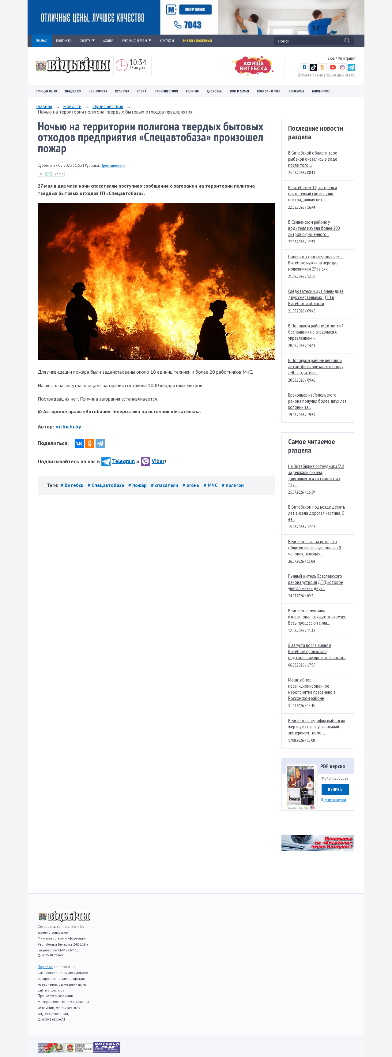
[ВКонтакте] (79, 443)
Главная (44, 106)
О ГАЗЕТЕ (85, 41)
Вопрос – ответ (269, 91)
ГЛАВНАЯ (41, 41)
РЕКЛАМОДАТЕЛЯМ (134, 41)
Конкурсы (296, 91)
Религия (192, 91)
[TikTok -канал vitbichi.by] (313, 69)
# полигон (233, 485)
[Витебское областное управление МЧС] (106, 1051)
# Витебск (73, 485)
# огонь (192, 485)
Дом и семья (239, 91)
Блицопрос (321, 91)
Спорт (142, 91)
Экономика (98, 91)
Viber (158, 461)
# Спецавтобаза (106, 485)
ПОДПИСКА (63, 41)
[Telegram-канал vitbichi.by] (351, 69)
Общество (73, 91)
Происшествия (166, 91)
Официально (46, 91)
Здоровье (214, 91)
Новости (72, 106)
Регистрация (346, 58)
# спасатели (165, 485)
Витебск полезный (197, 41)
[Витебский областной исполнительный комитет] (79, 1051)
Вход (331, 58)
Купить (335, 789)
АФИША (108, 41)
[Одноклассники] (89, 443)
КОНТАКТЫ (167, 41)
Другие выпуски (333, 799)
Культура (122, 91)
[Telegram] (100, 443)
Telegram (123, 461)
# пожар (138, 485)
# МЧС (211, 485)
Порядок (45, 966)
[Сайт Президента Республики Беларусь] (52, 1051)
